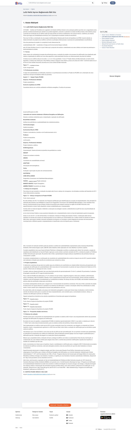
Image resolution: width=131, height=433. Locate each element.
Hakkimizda (18, 415)
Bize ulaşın (35, 415)
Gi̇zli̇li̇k (51, 418)
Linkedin (70, 415)
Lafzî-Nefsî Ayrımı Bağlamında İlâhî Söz (116, 36)
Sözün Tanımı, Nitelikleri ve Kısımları (111, 35)
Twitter (70, 420)
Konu (21, 427)
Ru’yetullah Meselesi (107, 46)
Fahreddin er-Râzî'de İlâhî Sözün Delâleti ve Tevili (39, 15)
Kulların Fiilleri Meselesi (108, 47)
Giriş (113, 3)
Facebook (70, 418)
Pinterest (70, 423)
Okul (16, 427)
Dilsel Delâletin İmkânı (108, 38)
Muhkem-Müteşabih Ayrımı (109, 42)
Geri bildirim (35, 418)
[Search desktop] (93, 3)
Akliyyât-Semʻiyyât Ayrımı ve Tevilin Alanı (113, 44)
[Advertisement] (10, 30)
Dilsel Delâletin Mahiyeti (108, 40)
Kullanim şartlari (53, 415)
